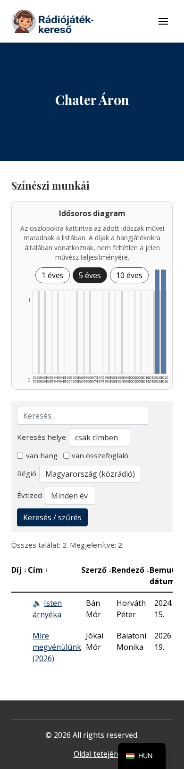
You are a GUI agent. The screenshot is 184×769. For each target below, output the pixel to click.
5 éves (90, 275)
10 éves (129, 275)
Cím (38, 570)
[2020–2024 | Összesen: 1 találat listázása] (157, 322)
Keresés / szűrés (52, 517)
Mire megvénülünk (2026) (57, 647)
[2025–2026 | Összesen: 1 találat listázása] (163, 322)
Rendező (131, 570)
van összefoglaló (100, 455)
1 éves (53, 275)
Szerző (96, 570)
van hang (42, 455)
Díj (19, 570)
